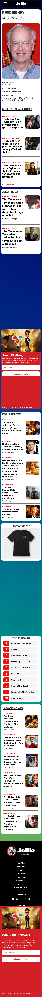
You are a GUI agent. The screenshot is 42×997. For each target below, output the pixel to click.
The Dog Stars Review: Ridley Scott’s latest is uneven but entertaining (10, 492)
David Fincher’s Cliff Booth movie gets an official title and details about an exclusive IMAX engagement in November (12, 468)
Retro (21, 884)
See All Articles (8, 185)
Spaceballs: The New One (22, 692)
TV (21, 870)
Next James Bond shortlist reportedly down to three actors (12, 447)
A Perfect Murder (18, 98)
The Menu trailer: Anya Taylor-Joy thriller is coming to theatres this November (12, 171)
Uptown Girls (30, 98)
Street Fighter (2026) (21, 661)
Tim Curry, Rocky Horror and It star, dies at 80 (11, 512)
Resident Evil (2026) (20, 667)
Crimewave (6, 98)
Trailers (21, 877)
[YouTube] (13, 899)
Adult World (6, 100)
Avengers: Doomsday (21, 643)
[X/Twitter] (17, 899)
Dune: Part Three (19, 655)
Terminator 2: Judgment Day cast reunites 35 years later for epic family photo (11, 427)
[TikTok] (29, 899)
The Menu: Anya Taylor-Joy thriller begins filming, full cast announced (12, 237)
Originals (21, 881)
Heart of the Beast (19, 686)
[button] (5, 4)
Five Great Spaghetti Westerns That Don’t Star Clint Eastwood (11, 721)
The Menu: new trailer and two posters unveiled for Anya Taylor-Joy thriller (13, 146)
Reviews (21, 874)
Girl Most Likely (17, 100)
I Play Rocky (16, 698)
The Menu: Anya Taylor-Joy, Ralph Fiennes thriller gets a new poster (12, 123)
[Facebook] (21, 899)
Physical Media (21, 888)
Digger (14, 649)
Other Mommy (17, 674)
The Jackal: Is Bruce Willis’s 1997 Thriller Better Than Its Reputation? (13, 821)
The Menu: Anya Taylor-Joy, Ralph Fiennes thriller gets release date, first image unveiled (12, 207)
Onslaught (16, 680)
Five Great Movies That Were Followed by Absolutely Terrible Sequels (13, 780)
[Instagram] (25, 899)
